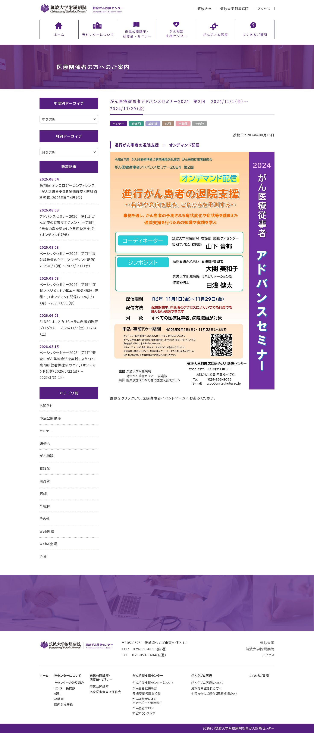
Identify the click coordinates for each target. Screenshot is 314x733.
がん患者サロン (143, 708)
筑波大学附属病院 (234, 8)
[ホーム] (59, 29)
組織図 (59, 699)
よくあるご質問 (259, 675)
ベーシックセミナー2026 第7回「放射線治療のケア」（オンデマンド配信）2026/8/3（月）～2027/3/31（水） (68, 259)
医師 (168, 123)
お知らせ (46, 405)
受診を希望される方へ (206, 688)
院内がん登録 (63, 704)
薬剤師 (153, 123)
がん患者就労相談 (144, 688)
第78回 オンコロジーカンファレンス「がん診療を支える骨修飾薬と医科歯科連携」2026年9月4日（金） (68, 191)
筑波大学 (204, 8)
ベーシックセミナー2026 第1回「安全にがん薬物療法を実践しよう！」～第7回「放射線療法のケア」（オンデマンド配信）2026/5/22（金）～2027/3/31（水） (68, 365)
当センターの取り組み (69, 682)
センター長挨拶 (64, 688)
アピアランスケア (144, 713)
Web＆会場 (48, 543)
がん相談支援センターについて (153, 682)
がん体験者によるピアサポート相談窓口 (147, 700)
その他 (199, 123)
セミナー (118, 123)
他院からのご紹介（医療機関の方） (214, 693)
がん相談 (47, 455)
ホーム (44, 675)
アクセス (263, 8)
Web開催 (47, 531)
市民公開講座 (50, 418)
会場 (43, 556)
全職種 (183, 123)
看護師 (136, 123)
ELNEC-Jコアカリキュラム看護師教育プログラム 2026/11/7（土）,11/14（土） (69, 327)
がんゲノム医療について (207, 682)
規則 (57, 693)
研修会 (45, 443)
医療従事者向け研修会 (105, 691)
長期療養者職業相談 (146, 693)
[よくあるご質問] (254, 29)
